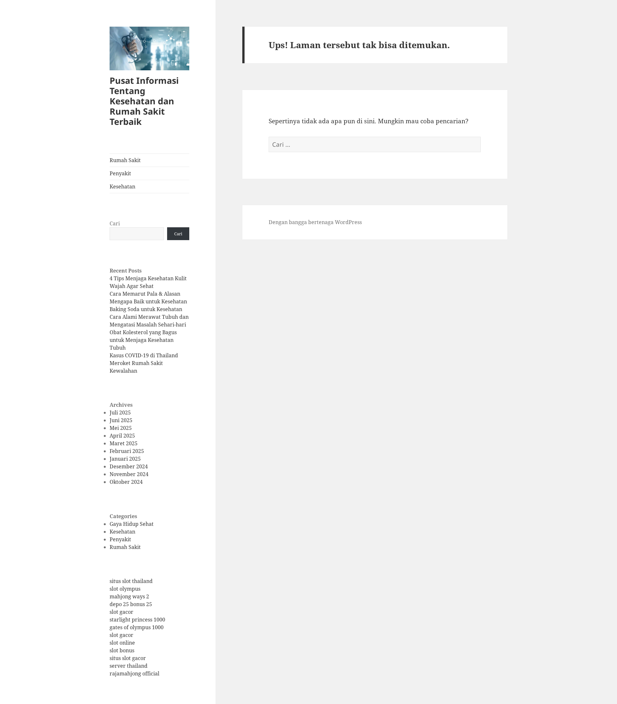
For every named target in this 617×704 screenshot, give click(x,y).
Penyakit (120, 173)
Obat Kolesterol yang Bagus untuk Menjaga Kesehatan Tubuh (143, 340)
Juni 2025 (121, 420)
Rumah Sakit (125, 160)
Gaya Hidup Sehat (132, 523)
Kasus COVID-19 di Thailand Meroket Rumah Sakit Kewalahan (144, 363)
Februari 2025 (127, 451)
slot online (122, 642)
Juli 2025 (120, 412)
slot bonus (122, 650)
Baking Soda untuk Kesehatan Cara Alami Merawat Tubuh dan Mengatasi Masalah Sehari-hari (149, 317)
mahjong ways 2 (129, 596)
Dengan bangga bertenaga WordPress (315, 222)
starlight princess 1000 (137, 619)
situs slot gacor (128, 658)
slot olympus (125, 588)
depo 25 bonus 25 (131, 604)
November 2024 (129, 474)
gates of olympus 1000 (137, 627)
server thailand (129, 665)
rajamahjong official (134, 673)
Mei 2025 (121, 427)
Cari (115, 223)
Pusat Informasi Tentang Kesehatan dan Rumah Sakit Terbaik (144, 100)
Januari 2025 (125, 458)
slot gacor (121, 611)
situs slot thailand (131, 581)
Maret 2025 (124, 443)
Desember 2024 (129, 466)
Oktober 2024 (126, 481)
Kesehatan (122, 186)
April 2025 (122, 435)
